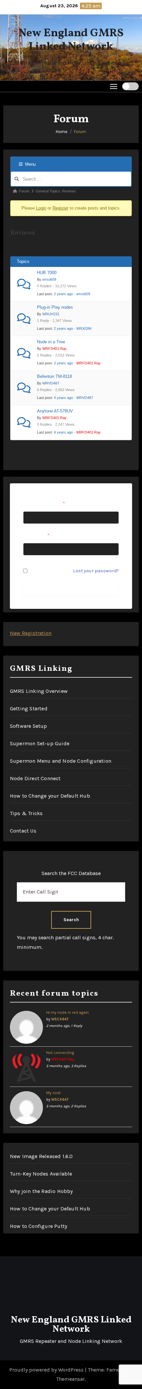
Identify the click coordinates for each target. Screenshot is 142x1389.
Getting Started (29, 708)
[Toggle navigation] (113, 86)
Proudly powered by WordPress (47, 1370)
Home (61, 131)
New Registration (31, 633)
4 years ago (63, 398)
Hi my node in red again (67, 1012)
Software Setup (28, 726)
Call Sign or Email (44, 503)
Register (60, 208)
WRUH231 (50, 314)
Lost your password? (96, 571)
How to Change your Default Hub (50, 796)
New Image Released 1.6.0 (41, 1156)
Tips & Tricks (26, 813)
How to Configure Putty (38, 1226)
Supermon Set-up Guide (39, 743)
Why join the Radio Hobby (41, 1191)
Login (41, 208)
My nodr (53, 1093)
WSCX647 (60, 1019)
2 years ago (63, 294)
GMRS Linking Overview (39, 691)
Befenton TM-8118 (54, 376)
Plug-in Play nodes (55, 307)
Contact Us (23, 831)
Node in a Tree (51, 341)
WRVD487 (50, 383)
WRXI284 (83, 328)
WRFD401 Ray (54, 349)
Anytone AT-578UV (55, 411)
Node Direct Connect (35, 778)
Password (36, 535)
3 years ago (63, 363)
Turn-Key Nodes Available (41, 1174)
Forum (80, 131)
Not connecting (60, 1052)
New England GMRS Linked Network (71, 40)
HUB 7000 (46, 272)
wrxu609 (49, 279)
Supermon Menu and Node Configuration (60, 761)
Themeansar (70, 1379)
